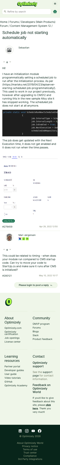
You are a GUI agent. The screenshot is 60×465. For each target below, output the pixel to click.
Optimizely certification (11, 333)
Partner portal (12, 366)
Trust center (30, 452)
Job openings (12, 337)
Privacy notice (30, 446)
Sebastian (23, 47)
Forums (14, 21)
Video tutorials (13, 377)
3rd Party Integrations (30, 459)
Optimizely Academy (16, 385)
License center (13, 341)
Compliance (30, 455)
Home (3, 21)
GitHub (8, 381)
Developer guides (14, 370)
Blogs (36, 331)
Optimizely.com (13, 327)
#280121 (7, 275)
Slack (36, 335)
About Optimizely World (30, 442)
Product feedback (42, 339)
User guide (10, 374)
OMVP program (41, 323)
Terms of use (30, 449)
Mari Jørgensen (27, 235)
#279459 (7, 226)
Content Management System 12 (30, 25)
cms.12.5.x (8, 221)
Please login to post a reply (35, 285)
